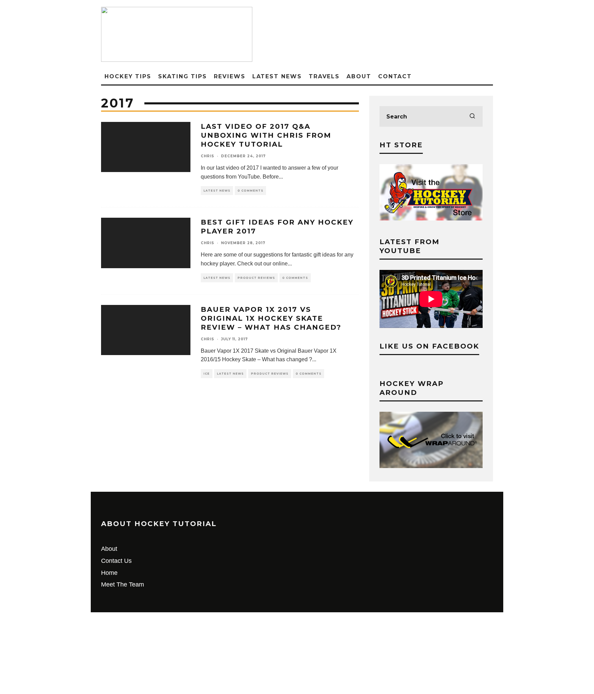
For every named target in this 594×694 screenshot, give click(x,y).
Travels (324, 76)
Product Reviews (256, 278)
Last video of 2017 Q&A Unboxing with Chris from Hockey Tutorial (266, 135)
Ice (207, 373)
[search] (472, 116)
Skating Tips (182, 76)
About (358, 76)
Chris (207, 156)
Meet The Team (122, 584)
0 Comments (250, 190)
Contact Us (116, 560)
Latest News (277, 76)
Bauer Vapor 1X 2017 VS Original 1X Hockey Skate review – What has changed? (271, 318)
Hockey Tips (127, 76)
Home (109, 572)
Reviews (229, 76)
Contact (395, 76)
